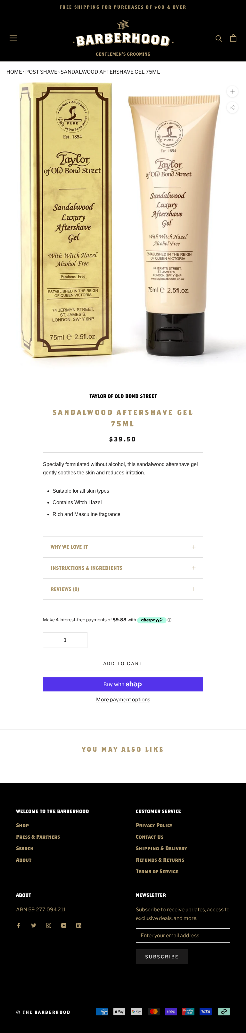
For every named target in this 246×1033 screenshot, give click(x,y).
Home (14, 72)
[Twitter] (33, 925)
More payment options (123, 700)
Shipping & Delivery (161, 848)
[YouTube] (63, 925)
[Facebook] (18, 925)
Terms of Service (157, 871)
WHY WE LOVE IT (69, 547)
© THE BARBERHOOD (43, 1012)
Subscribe (162, 956)
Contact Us (149, 837)
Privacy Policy (154, 825)
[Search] (219, 38)
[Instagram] (48, 925)
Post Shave (41, 72)
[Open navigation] (13, 38)
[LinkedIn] (78, 925)
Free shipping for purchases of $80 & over (123, 7)
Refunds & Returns (160, 860)
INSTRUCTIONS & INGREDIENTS (86, 568)
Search (25, 848)
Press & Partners (38, 837)
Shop (22, 825)
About (23, 860)
